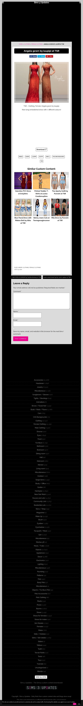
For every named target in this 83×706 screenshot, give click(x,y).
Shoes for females (40, 616)
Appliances (40, 553)
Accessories (38, 380)
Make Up (39, 516)
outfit (41, 156)
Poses (39, 605)
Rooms (39, 609)
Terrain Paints (40, 653)
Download (41, 149)
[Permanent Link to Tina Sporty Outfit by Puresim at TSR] (60, 188)
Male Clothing (40, 428)
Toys (39, 660)
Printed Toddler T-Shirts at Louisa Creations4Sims (41, 193)
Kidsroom (40, 461)
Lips (40, 535)
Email (15, 320)
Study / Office (40, 483)
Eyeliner (40, 523)
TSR (41, 161)
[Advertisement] (41, 22)
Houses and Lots (38, 498)
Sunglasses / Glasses (40, 395)
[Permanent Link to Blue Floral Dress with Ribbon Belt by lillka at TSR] (23, 215)
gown (27, 156)
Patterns (40, 575)
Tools (40, 656)
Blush (40, 520)
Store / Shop (41, 509)
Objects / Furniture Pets (41, 590)
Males (40, 630)
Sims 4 (48, 156)
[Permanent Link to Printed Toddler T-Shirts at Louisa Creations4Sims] (41, 188)
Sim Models (39, 623)
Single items (40, 480)
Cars (39, 413)
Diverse (39, 432)
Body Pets (41, 582)
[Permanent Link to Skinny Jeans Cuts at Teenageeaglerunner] (41, 215)
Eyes (39, 435)
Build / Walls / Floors (39, 410)
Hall (41, 457)
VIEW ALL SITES (41, 677)
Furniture (39, 443)
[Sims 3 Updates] (41, 687)
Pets (39, 579)
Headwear (40, 383)
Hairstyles (38, 491)
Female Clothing (37, 44)
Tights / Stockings (40, 398)
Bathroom (40, 446)
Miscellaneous (40, 391)
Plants (39, 601)
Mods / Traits (39, 546)
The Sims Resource (58, 156)
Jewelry (40, 387)
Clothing (27, 44)
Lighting (40, 564)
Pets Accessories (41, 594)
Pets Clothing (41, 597)
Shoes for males (41, 619)
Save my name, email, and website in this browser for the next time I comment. (38, 332)
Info (79, 704)
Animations (40, 402)
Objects (38, 550)
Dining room (40, 454)
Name (16, 311)
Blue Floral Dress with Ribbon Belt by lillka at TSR (22, 220)
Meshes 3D (40, 542)
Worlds (40, 671)
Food (40, 439)
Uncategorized (40, 668)
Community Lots (40, 501)
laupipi (34, 156)
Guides (40, 487)
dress (21, 156)
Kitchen (40, 465)
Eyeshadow (40, 527)
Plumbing (40, 572)
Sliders (40, 641)
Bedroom (40, 450)
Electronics (40, 560)
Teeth (40, 649)
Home (21, 44)
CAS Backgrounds (40, 417)
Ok (74, 704)
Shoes (39, 612)
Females (40, 626)
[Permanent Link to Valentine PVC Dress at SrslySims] (23, 188)
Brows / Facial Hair (39, 406)
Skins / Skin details (39, 638)
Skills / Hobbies (40, 634)
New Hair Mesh (40, 494)
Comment (17, 291)
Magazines (40, 513)
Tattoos (39, 645)
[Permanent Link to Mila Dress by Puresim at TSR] (60, 215)
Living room (40, 469)
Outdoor (40, 476)
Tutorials (40, 664)
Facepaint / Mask (40, 531)
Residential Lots (40, 505)
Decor (40, 557)
